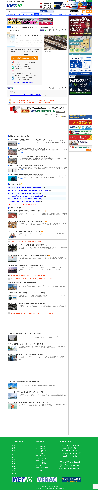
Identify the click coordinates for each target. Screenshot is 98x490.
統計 (60, 14)
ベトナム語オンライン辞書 (68, 456)
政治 (56, 14)
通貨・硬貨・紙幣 (41, 465)
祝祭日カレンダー (41, 456)
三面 (41, 14)
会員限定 (88, 14)
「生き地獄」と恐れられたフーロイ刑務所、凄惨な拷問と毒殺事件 (26, 245)
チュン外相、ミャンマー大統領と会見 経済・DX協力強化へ (24, 265)
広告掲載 (66, 465)
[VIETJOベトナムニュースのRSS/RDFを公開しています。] (67, 1)
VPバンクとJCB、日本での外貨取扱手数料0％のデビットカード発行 (27, 402)
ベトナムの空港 (40, 470)
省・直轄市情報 (40, 448)
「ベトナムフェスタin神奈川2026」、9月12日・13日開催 (23, 231)
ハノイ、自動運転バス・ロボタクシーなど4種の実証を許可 (24, 354)
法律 (65, 14)
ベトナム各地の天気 (41, 451)
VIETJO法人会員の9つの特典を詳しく (24, 83)
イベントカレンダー (41, 458)
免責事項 (64, 116)
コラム (14, 473)
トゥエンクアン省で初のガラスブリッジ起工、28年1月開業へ (25, 334)
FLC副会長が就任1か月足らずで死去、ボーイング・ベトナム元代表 (26, 293)
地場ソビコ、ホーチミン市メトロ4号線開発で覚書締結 (25, 95)
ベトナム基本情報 (41, 446)
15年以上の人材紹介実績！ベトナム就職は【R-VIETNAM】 (27, 241)
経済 (36, 14)
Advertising (75, 465)
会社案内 (53, 487)
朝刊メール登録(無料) (71, 468)
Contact (77, 462)
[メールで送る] (56, 30)
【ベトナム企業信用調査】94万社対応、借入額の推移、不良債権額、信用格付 (33, 100)
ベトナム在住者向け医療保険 (69, 445)
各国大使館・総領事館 (42, 468)
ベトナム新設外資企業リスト (69, 453)
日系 (32, 14)
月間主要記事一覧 (41, 460)
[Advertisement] (36, 126)
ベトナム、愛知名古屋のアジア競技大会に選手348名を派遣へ (25, 211)
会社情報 (9, 14)
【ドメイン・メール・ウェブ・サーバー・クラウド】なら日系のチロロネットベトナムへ (32, 33)
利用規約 (58, 116)
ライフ (15, 14)
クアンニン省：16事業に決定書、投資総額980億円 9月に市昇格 (26, 392)
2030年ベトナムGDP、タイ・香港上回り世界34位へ (22, 283)
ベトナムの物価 (40, 453)
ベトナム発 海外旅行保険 (68, 448)
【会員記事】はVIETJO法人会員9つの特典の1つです (21, 204)
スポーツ (82, 14)
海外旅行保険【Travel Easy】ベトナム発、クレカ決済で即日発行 (28, 275)
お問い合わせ (68, 462)
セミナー (21, 14)
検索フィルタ (52, 11)
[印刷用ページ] (53, 30)
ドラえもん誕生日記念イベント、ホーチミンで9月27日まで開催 (25, 344)
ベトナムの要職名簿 (41, 463)
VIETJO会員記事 (14, 184)
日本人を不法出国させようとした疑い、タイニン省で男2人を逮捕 (26, 303)
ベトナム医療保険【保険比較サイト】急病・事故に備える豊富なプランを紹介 (32, 279)
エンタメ (76, 14)
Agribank (41, 8)
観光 (51, 14)
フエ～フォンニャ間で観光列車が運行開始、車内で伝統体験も (25, 221)
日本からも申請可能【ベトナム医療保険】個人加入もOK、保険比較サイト (32, 103)
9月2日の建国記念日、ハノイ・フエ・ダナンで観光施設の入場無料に (27, 255)
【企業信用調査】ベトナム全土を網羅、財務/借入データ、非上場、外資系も (32, 313)
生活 (46, 14)
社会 (27, 14)
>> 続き (21, 152)
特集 (70, 14)
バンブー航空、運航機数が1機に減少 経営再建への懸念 (23, 382)
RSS (57, 487)
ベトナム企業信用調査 (67, 450)
